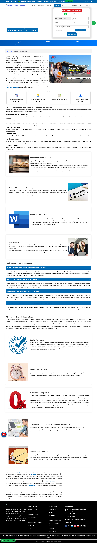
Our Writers (65, 5)
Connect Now (69, 1)
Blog (81, 5)
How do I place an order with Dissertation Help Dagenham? (23, 279)
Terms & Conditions (54, 523)
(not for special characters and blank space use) (65, 24)
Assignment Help (33, 485)
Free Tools (73, 5)
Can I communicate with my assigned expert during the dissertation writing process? (30, 303)
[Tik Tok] (84, 526)
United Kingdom (53, 509)
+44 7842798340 (37, 1)
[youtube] (91, 1)
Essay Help (33, 474)
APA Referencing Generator (35, 522)
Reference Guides (32, 509)
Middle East (52, 515)
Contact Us (87, 5)
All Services (40, 5)
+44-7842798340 (73, 14)
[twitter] (85, 1)
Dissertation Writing (33, 514)
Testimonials (52, 531)
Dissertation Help (50, 481)
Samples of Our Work (31, 30)
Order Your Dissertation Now (15, 30)
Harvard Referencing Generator (36, 520)
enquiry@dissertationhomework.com (76, 519)
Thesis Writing (31, 525)
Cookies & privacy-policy (55, 520)
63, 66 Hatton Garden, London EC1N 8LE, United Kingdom (76, 510)
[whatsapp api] (19, 1)
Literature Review (16, 473)
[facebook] (66, 526)
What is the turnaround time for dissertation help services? (23, 291)
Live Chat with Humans (9, 540)
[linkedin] (87, 1)
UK (11, 51)
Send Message (72, 34)
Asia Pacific (52, 512)
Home (33, 5)
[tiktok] (93, 1)
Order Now (57, 5)
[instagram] (89, 1)
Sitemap (51, 526)
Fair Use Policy (52, 518)
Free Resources (32, 517)
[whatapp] (94, 23)
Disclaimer (51, 528)
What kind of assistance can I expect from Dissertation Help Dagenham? (26, 267)
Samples (49, 5)
